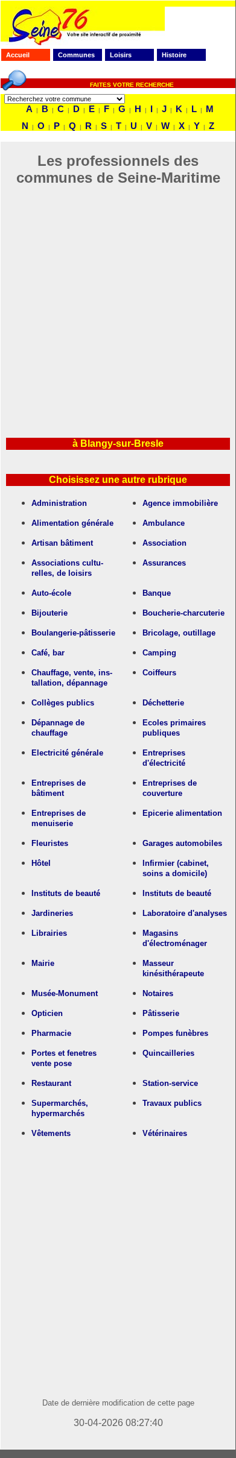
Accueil (18, 54)
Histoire (174, 54)
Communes (76, 54)
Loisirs (121, 54)
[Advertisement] (117, 303)
